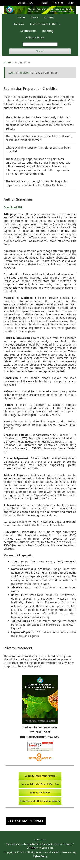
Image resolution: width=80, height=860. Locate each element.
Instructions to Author (44, 24)
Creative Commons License (56, 844)
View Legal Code (44, 847)
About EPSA (25, 2)
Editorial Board (35, 37)
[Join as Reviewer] (40, 795)
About (34, 17)
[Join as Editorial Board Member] (40, 787)
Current (49, 17)
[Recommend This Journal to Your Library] (40, 803)
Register (58, 2)
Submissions (28, 31)
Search (40, 51)
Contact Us (40, 839)
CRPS (55, 852)
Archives (18, 24)
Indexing (47, 31)
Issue (44, 2)
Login (71, 2)
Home (21, 17)
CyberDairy (40, 856)
